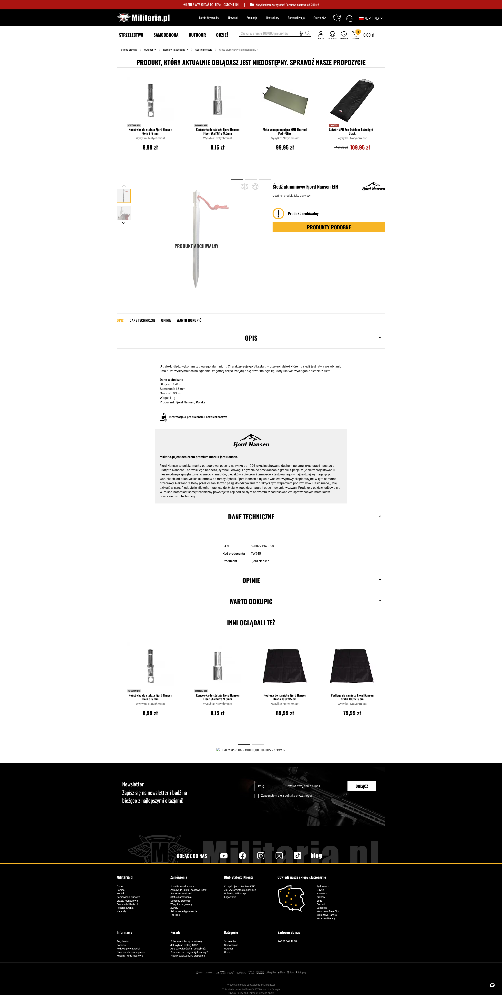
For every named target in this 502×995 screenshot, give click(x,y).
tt (291, 855)
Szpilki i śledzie (203, 49)
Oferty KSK (320, 17)
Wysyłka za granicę (181, 904)
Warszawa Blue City (328, 911)
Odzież (228, 952)
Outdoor (148, 49)
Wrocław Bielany (326, 918)
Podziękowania (125, 907)
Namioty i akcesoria (174, 49)
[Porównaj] (244, 186)
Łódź (319, 900)
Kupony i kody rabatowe (130, 955)
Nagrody (121, 911)
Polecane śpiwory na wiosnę (186, 941)
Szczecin (322, 907)
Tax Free (175, 914)
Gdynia (320, 889)
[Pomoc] (349, 18)
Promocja (333, 125)
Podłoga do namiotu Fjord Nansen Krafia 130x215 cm (352, 697)
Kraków (321, 897)
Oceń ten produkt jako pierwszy (292, 195)
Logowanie (230, 897)
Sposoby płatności (180, 900)
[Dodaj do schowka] (255, 186)
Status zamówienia (181, 897)
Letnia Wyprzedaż (209, 17)
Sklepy (339, 15)
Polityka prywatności (128, 948)
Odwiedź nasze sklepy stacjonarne (301, 877)
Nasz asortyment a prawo (131, 952)
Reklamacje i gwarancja (183, 911)
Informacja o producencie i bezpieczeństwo (198, 417)
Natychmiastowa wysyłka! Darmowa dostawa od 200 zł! (287, 5)
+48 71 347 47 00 (287, 941)
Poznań (321, 904)
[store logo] (143, 18)
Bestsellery (272, 17)
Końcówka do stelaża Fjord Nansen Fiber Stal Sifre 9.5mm (217, 131)
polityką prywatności (298, 795)
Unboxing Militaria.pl (235, 893)
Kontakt (121, 893)
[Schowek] (332, 35)
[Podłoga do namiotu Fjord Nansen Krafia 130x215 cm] (352, 667)
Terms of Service (257, 992)
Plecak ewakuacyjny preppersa (187, 955)
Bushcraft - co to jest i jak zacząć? (189, 952)
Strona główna (129, 49)
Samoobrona (231, 945)
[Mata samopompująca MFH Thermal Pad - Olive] (284, 102)
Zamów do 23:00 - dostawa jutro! (188, 889)
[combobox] (275, 33)
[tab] (251, 343)
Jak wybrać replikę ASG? (184, 945)
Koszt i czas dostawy (182, 886)
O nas (120, 886)
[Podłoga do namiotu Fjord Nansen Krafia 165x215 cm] (284, 667)
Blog (316, 855)
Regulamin (122, 941)
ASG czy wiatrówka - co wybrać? (188, 948)
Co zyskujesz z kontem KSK (239, 886)
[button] (379, 18)
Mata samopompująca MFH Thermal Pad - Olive (285, 131)
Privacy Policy (235, 992)
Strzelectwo (230, 941)
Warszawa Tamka (327, 914)
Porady (175, 932)
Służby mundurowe (127, 900)
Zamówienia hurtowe (128, 897)
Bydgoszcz (323, 886)
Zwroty (174, 907)
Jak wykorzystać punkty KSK (240, 889)
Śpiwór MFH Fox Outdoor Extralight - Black (352, 131)
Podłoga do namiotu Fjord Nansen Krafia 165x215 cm (285, 697)
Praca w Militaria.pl (127, 904)
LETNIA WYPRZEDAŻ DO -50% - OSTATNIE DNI (212, 4)
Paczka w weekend (181, 893)
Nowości (233, 17)
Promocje (251, 17)
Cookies (121, 945)
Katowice (322, 893)
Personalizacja (296, 17)
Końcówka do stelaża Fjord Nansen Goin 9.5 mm (150, 131)
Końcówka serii (134, 125)
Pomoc (121, 889)
